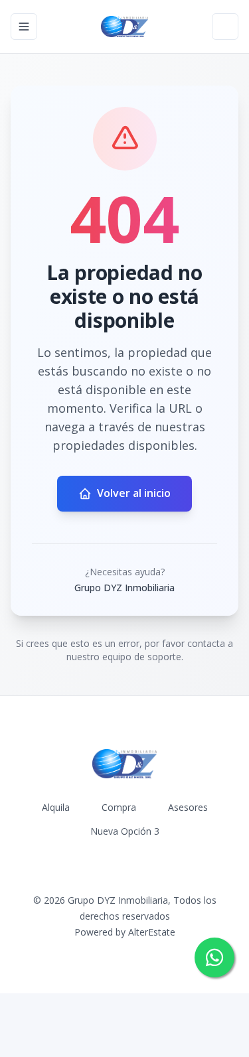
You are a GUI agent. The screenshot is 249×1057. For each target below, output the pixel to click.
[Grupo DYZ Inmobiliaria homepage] (124, 26)
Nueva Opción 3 (124, 831)
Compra (119, 807)
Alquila (56, 807)
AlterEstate (151, 932)
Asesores (188, 807)
